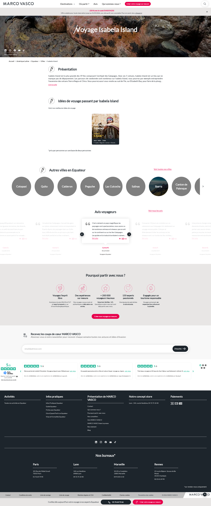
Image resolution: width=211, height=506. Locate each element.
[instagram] (10, 50)
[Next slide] (150, 128)
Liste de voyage (64, 495)
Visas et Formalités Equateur (55, 417)
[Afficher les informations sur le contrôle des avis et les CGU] (17, 376)
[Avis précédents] (20, 371)
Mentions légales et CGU (85, 495)
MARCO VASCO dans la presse (98, 423)
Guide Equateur (51, 406)
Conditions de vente (25, 495)
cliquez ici (138, 13)
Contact (90, 406)
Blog (89, 430)
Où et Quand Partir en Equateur (57, 413)
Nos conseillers (92, 416)
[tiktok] (24, 50)
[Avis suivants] (193, 371)
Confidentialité (106, 495)
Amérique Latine (23, 61)
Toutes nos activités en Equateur (15, 403)
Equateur (34, 61)
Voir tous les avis (155, 210)
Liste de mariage (45, 495)
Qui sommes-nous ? (94, 410)
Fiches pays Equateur (53, 410)
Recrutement (91, 427)
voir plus (73, 371)
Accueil (11, 61)
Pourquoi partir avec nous (96, 413)
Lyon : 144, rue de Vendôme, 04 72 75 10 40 (143, 403)
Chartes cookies (125, 495)
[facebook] (15, 50)
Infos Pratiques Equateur (54, 403)
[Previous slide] (61, 128)
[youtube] (19, 50)
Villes (43, 61)
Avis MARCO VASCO (94, 420)
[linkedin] (5, 50)
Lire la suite (52, 85)
